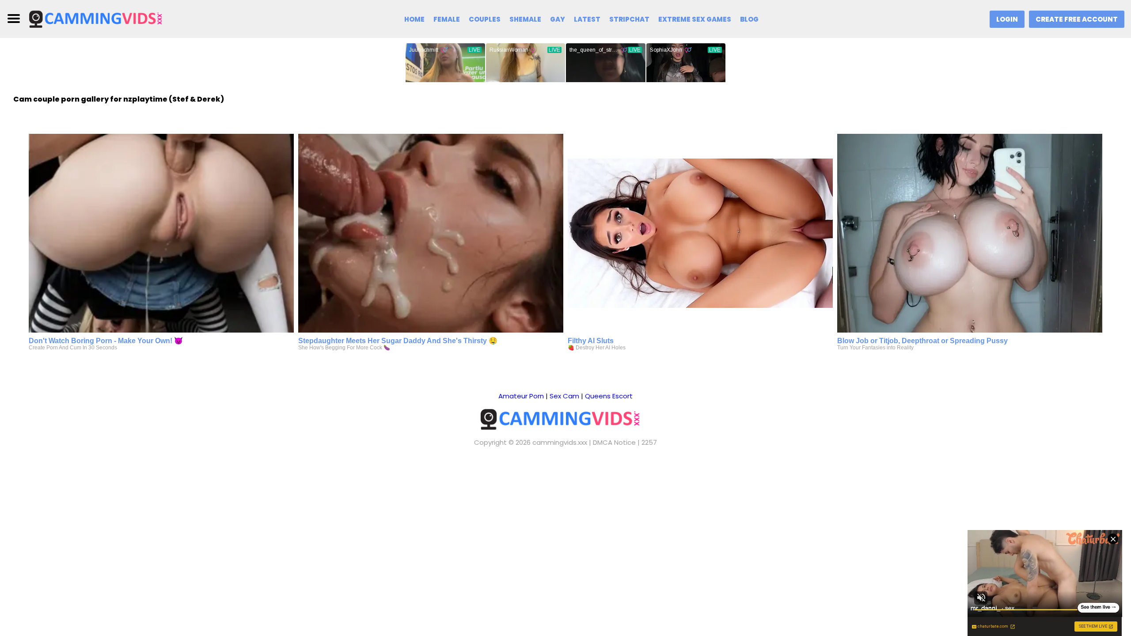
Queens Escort (609, 396)
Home (414, 19)
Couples (485, 19)
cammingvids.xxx (559, 442)
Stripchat (629, 19)
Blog (749, 19)
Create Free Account (1077, 19)
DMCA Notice (614, 442)
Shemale (525, 19)
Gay (557, 19)
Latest (587, 19)
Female (446, 19)
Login (1007, 19)
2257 (649, 442)
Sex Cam (564, 396)
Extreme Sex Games (694, 19)
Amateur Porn (521, 396)
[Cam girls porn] (100, 18)
